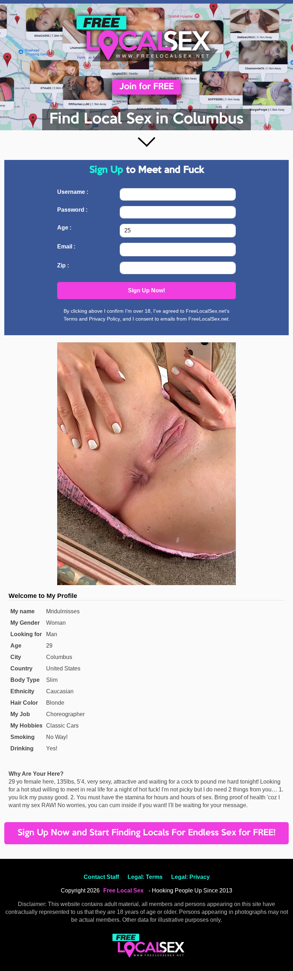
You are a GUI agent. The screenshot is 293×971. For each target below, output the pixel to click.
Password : (72, 210)
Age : (64, 228)
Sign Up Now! (146, 290)
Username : (72, 192)
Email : (66, 246)
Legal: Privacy (190, 877)
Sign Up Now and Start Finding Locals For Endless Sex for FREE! (146, 833)
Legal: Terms (145, 877)
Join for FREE (146, 87)
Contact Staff (101, 877)
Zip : (63, 265)
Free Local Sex (123, 890)
